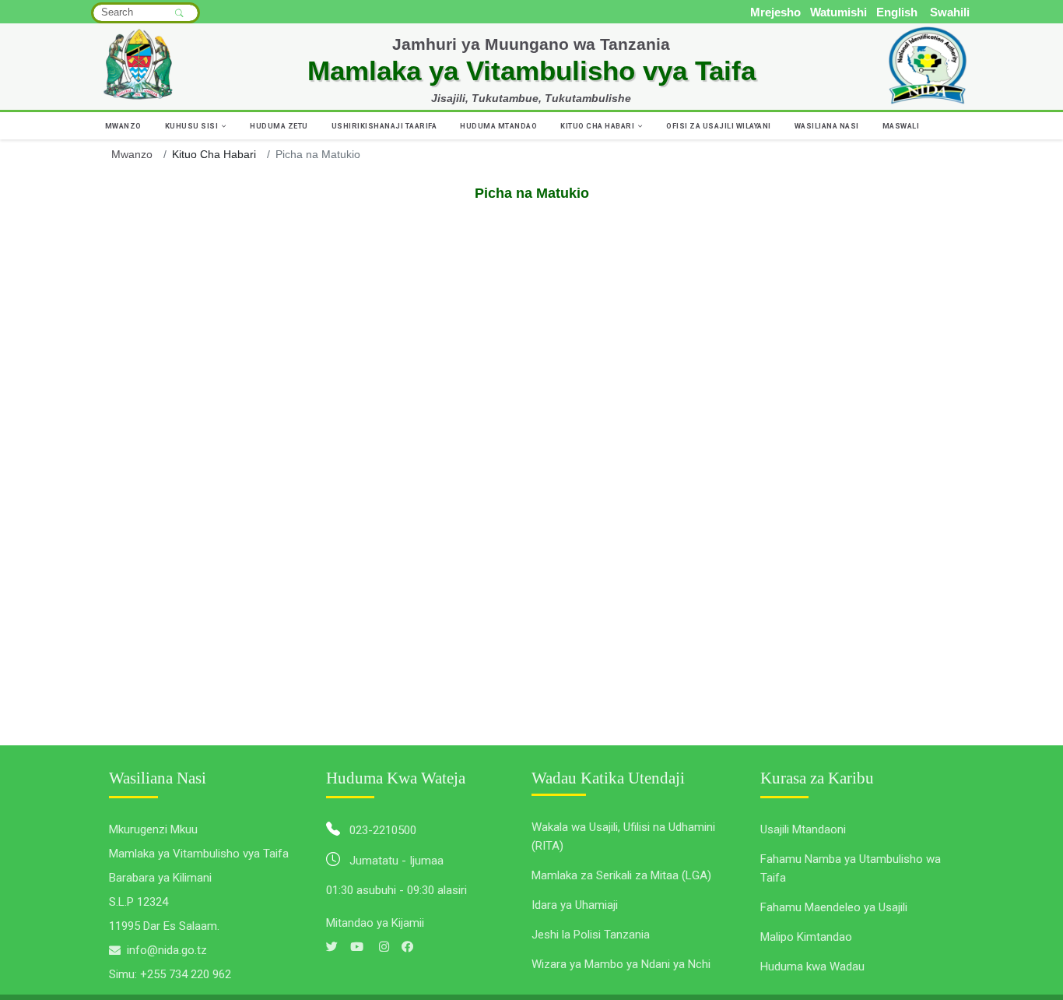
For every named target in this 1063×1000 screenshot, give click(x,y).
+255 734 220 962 (185, 974)
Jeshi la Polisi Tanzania (591, 935)
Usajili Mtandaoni (803, 829)
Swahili (950, 12)
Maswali (901, 125)
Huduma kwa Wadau (812, 967)
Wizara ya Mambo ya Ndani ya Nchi (621, 964)
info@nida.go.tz (167, 950)
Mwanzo (123, 125)
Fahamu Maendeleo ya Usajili (833, 907)
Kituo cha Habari (598, 125)
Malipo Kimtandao (806, 937)
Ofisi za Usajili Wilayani (718, 125)
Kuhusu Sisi (192, 125)
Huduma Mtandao (498, 125)
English (896, 12)
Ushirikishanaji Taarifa (384, 125)
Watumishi (838, 12)
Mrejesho (775, 12)
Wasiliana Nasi (827, 125)
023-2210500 (382, 830)
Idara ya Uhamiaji (575, 905)
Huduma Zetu (279, 125)
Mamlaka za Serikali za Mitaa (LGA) (621, 875)
